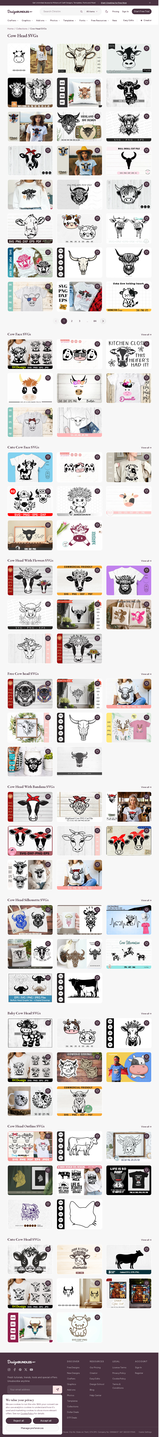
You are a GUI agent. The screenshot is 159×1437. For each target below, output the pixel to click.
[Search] (79, 11)
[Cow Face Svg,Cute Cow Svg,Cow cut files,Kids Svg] (127, 383)
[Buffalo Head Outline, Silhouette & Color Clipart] (30, 974)
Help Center (95, 1393)
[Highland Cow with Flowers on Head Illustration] (127, 572)
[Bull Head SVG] (127, 158)
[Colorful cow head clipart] (30, 1309)
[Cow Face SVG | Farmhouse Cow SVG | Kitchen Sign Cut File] (127, 349)
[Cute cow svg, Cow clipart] (78, 1309)
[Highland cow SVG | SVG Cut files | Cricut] (127, 125)
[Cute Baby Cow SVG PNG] (30, 1052)
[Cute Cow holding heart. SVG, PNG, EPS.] (127, 292)
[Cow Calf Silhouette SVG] (78, 974)
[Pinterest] (20, 1367)
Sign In (123, 11)
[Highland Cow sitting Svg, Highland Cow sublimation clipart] (78, 1086)
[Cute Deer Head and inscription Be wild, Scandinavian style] (127, 718)
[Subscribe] (57, 1387)
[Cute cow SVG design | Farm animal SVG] (127, 606)
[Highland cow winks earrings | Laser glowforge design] (78, 1052)
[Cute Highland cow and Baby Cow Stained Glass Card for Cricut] (127, 1276)
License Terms (118, 1365)
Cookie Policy (118, 1376)
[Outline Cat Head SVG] (78, 1198)
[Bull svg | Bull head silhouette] (30, 907)
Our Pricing (94, 1365)
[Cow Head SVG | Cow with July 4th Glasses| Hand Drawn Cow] (30, 292)
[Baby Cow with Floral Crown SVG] (127, 1019)
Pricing (113, 11)
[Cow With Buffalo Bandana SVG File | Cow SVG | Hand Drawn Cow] (30, 416)
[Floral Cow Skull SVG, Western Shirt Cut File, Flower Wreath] (78, 606)
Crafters (71, 1376)
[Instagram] (9, 1367)
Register (137, 1370)
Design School (96, 1381)
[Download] (40, 48)
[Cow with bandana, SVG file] (127, 796)
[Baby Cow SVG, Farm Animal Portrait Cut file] (30, 1019)
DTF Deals (72, 1415)
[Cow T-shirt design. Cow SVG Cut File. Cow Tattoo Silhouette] (78, 907)
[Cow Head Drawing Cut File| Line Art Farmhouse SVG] (30, 1131)
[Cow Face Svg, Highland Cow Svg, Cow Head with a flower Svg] (30, 192)
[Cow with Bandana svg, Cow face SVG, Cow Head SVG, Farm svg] (30, 829)
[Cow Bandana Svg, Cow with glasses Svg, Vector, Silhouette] (30, 863)
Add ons (71, 1387)
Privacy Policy (118, 1370)
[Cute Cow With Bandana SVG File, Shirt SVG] (78, 863)
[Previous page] (55, 317)
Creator (93, 1370)
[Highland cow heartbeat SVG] (127, 907)
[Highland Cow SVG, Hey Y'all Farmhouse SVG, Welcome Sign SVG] (30, 528)
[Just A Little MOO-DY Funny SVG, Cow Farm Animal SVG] (127, 461)
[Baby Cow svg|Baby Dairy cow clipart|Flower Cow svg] (30, 1086)
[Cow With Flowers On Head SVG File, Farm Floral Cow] (30, 718)
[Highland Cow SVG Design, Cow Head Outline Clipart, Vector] (127, 259)
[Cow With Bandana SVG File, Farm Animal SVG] (78, 829)
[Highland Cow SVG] (127, 1131)
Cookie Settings (142, 1430)
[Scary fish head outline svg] (30, 1198)
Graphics (71, 1381)
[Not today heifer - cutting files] (30, 259)
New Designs (73, 1370)
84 (93, 316)
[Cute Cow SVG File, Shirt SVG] (127, 684)
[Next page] (102, 317)
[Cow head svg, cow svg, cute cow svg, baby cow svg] (78, 225)
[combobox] (59, 11)
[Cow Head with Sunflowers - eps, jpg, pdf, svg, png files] (78, 640)
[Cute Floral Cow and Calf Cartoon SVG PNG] (30, 494)
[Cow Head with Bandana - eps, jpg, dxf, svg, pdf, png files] (30, 796)
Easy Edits (94, 1376)
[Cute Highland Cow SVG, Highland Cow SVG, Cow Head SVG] (127, 192)
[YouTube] (31, 1367)
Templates (72, 1398)
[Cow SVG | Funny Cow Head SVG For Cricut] (127, 58)
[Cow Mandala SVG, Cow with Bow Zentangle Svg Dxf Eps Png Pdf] (127, 225)
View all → (144, 330)
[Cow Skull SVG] (78, 259)
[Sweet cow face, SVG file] (78, 383)
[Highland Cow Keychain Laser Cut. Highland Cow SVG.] (78, 941)
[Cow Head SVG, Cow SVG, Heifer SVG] (30, 158)
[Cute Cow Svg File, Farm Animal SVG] (78, 416)
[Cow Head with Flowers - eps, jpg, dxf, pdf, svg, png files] (30, 572)
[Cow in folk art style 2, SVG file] (30, 125)
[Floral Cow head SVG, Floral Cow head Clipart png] (78, 91)
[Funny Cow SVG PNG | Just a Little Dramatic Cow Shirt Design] (78, 1242)
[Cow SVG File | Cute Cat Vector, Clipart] (30, 461)
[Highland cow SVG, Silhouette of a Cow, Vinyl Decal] (30, 751)
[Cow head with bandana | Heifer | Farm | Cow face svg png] (127, 829)
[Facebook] (14, 1367)
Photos (70, 1393)
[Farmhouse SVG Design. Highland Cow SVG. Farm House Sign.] (78, 796)
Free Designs (73, 1365)
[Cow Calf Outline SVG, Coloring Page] (78, 1131)
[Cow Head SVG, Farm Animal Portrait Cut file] (127, 91)
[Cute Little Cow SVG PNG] (30, 1276)
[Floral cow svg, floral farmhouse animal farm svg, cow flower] (78, 572)
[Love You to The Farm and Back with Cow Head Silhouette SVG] (30, 941)
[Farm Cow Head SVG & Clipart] (30, 58)
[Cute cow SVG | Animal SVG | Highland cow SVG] (127, 1242)
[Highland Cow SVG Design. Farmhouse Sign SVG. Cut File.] (78, 125)
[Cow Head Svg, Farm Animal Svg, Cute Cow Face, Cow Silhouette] (30, 91)
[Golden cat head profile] (30, 1164)
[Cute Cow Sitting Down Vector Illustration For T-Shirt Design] (127, 1052)
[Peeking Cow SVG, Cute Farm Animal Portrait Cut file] (30, 1242)
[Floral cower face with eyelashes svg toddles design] (78, 528)
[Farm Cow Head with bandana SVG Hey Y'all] (78, 292)
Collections (21, 28)
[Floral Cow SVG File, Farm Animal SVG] (30, 640)
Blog (91, 1387)
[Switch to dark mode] (104, 11)
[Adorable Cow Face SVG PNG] (30, 349)
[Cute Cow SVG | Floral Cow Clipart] (78, 494)
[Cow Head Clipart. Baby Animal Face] (127, 494)
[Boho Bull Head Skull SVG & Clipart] (78, 1276)
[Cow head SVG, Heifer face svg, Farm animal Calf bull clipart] (78, 58)
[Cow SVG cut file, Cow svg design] (30, 225)
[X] (25, 1367)
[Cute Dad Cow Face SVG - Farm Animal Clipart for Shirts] (78, 349)
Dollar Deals (73, 1409)
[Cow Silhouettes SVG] (127, 941)
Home (10, 28)
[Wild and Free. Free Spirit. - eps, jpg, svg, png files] (30, 684)
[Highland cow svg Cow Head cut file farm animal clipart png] (78, 192)
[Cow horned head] (78, 751)
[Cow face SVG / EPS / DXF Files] (30, 383)
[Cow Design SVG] (78, 1164)
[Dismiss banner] (147, 3)
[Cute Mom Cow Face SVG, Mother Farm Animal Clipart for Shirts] (78, 461)
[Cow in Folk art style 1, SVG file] (78, 158)
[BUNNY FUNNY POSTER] (127, 1164)
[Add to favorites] (47, 48)
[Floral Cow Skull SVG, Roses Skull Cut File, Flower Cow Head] (78, 684)
